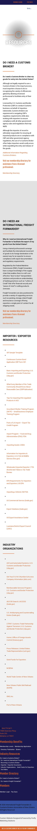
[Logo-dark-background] (18, 718)
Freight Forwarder (28, 828)
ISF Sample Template (15, 353)
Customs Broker (11, 828)
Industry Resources (10, 754)
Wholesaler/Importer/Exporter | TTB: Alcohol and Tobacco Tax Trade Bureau (20, 469)
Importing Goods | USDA (16, 445)
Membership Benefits (11, 742)
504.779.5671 (7, 728)
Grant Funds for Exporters (16, 660)
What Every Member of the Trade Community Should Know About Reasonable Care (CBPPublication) (19, 386)
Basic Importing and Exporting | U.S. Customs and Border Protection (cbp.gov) (20, 373)
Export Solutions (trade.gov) (17, 509)
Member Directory (9, 773)
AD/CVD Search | (13, 602)
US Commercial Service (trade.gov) (20, 500)
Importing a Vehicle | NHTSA (17, 492)
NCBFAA (10, 668)
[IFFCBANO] (10, 8)
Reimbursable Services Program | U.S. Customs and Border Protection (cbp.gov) (20, 590)
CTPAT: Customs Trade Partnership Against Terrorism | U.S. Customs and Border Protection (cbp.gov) (20, 626)
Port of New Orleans (14, 705)
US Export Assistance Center (17, 518)
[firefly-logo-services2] (18, 824)
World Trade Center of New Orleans (20, 677)
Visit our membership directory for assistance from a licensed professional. (17, 164)
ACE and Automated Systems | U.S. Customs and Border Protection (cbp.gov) (20, 565)
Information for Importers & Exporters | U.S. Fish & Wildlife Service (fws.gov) (18, 456)
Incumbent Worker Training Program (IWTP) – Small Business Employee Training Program (20, 411)
